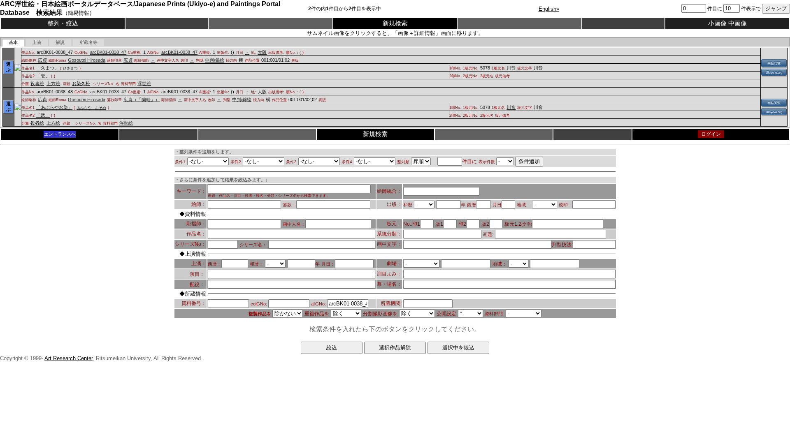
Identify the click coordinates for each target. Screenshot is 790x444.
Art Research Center (68, 358)
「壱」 (43, 75)
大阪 (262, 52)
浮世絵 (144, 83)
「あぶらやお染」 (54, 107)
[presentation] (13, 42)
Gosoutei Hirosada (86, 60)
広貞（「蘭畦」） (141, 99)
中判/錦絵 (214, 60)
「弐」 (43, 115)
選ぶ (8, 67)
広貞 (42, 60)
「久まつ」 (47, 67)
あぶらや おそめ (91, 108)
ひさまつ (70, 68)
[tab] (13, 42)
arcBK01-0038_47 (108, 52)
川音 (511, 67)
